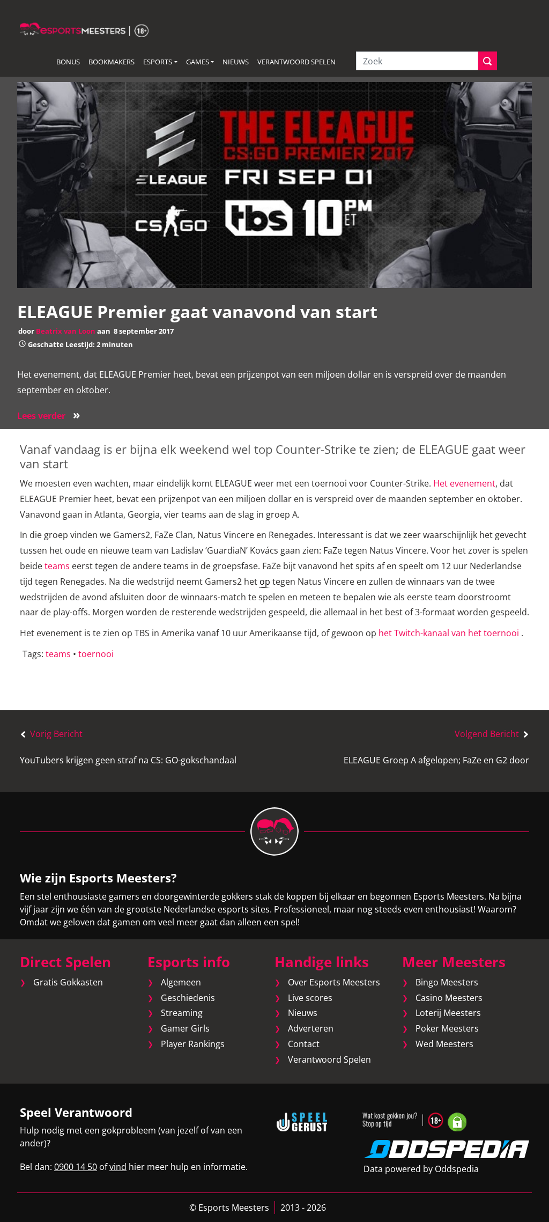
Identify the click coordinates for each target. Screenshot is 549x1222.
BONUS (68, 62)
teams (57, 566)
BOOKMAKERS (111, 62)
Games (197, 62)
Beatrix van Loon (65, 331)
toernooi (96, 654)
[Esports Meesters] (84, 29)
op (264, 581)
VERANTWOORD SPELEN (296, 62)
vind (118, 1167)
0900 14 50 (75, 1167)
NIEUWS (235, 62)
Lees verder (48, 416)
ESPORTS (157, 62)
